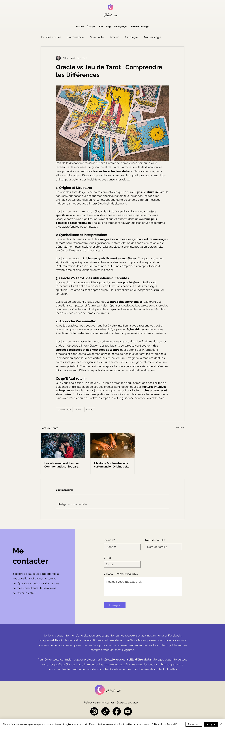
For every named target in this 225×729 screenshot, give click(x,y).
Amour (114, 37)
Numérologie (152, 37)
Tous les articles (51, 37)
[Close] (221, 724)
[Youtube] (128, 711)
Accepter (210, 724)
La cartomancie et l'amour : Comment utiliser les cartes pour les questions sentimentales (62, 465)
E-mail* (108, 557)
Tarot (78, 409)
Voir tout (180, 427)
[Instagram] (94, 711)
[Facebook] (116, 711)
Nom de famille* (155, 540)
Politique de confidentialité (164, 724)
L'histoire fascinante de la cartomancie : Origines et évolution (111, 465)
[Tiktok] (105, 711)
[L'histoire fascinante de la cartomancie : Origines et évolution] (112, 445)
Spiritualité (97, 37)
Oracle (89, 409)
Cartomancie (76, 37)
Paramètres (193, 724)
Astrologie (131, 37)
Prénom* (109, 540)
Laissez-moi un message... (121, 573)
